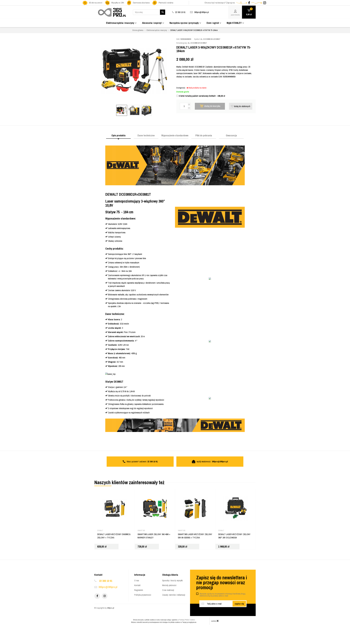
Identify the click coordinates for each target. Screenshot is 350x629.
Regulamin (138, 590)
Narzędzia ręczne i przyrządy (184, 23)
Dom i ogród (213, 23)
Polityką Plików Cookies (187, 620)
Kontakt (137, 585)
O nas (136, 580)
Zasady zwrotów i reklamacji (173, 595)
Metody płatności (169, 585)
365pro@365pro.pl (201, 12)
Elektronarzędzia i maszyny (120, 23)
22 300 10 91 (105, 581)
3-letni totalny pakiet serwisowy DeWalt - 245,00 (201, 95)
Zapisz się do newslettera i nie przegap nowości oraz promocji (221, 582)
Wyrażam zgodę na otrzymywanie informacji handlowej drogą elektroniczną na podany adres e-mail (222, 595)
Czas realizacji (168, 590)
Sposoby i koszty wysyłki (172, 580)
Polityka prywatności (142, 595)
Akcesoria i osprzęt (152, 23)
